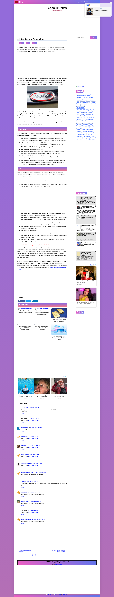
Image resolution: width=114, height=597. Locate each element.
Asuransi (79, 97)
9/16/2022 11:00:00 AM (35, 501)
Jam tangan (89, 119)
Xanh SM (93, 139)
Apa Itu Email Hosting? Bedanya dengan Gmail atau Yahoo (59, 337)
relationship (87, 136)
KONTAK (65, 594)
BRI (90, 109)
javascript (83, 122)
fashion (90, 112)
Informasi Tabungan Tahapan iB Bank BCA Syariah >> (58, 550)
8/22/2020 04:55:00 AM (36, 427)
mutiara (85, 131)
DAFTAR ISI (50, 594)
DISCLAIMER (58, 594)
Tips (35, 43)
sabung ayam (24, 492)
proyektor (79, 136)
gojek (87, 114)
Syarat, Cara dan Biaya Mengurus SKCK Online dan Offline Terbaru (25, 328)
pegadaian (82, 134)
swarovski (79, 139)
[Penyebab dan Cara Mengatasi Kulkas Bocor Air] (25, 309)
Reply (22, 413)
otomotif (90, 131)
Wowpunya (24, 454)
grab (91, 114)
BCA (78, 102)
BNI (86, 105)
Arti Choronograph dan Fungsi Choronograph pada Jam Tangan (87, 207)
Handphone (79, 117)
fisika (78, 114)
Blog (82, 105)
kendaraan (85, 124)
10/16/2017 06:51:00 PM (33, 408)
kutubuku (23, 436)
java (78, 122)
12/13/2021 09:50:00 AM (40, 472)
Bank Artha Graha (87, 97)
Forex (82, 114)
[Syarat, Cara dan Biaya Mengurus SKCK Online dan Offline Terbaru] (25, 324)
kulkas (78, 129)
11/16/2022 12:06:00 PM (34, 510)
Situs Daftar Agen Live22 (27, 472)
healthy (86, 117)
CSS (82, 112)
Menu (21, 2)
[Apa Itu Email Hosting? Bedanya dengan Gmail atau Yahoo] (59, 329)
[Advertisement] (57, 24)
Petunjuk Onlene (57, 7)
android (79, 95)
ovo (78, 134)
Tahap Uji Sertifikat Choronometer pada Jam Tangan (87, 217)
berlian (93, 102)
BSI (93, 109)
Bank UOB (86, 100)
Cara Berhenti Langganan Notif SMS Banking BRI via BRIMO (87, 244)
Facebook (22, 300)
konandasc (86, 127)
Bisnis (78, 105)
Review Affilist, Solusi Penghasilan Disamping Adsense (87, 254)
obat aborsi (24, 408)
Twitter (29, 300)
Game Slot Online (25, 463)
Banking (92, 100)
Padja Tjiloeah (24, 427)
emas (22, 43)
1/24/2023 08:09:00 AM (39, 519)
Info (29, 43)
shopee (93, 136)
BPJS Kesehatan (80, 107)
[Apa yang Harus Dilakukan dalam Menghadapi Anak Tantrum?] (42, 324)
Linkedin (36, 300)
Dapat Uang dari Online (33, 420)
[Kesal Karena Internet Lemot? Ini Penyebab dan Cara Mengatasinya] (42, 309)
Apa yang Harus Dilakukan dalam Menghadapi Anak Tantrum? (42, 328)
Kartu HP (79, 124)
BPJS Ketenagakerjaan (82, 109)
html (90, 117)
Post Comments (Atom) (30, 555)
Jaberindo (23, 481)
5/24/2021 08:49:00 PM (33, 454)
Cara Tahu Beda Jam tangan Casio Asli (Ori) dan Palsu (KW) (87, 234)
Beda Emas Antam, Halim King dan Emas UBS (59, 320)
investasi (79, 119)
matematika (90, 129)
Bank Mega (79, 100)
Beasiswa (82, 102)
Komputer (79, 127)
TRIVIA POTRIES (25, 501)
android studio (86, 95)
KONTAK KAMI (58, 564)
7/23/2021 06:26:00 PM (36, 463)
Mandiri (83, 129)
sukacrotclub (24, 445)
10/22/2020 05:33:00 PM (32, 436)
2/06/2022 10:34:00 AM (34, 492)
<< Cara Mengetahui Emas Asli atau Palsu (25, 550)
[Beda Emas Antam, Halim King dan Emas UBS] (59, 313)
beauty (88, 102)
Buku (78, 112)
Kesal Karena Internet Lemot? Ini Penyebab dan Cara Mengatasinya (42, 312)
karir (89, 122)
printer (89, 134)
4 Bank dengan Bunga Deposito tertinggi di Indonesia (86, 199)
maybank (79, 131)
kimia (91, 124)
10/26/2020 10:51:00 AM (34, 445)
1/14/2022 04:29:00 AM (32, 481)
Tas (84, 139)
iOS (83, 119)
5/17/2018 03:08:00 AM (33, 418)
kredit (92, 127)
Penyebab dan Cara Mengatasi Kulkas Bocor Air (25, 311)
